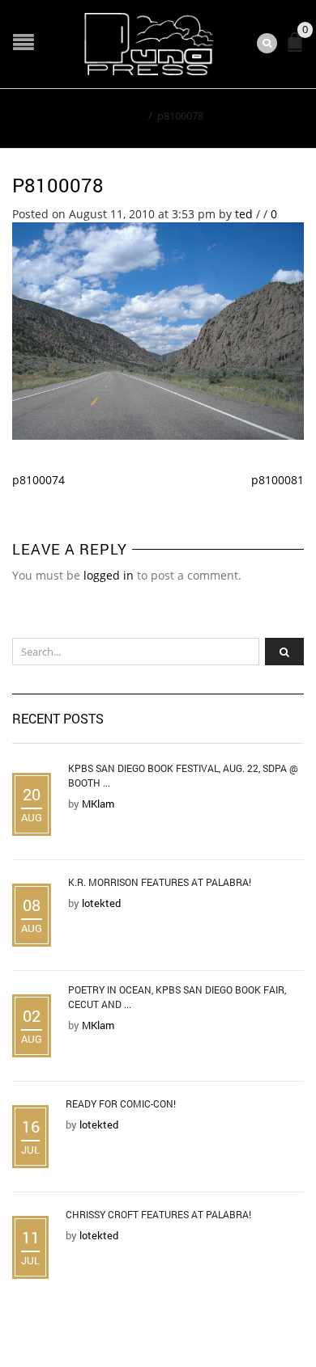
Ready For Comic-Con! (121, 1103)
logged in (108, 575)
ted (244, 214)
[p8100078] (158, 329)
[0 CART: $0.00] (298, 48)
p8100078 (58, 185)
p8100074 (38, 479)
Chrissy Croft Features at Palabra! (158, 1214)
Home (128, 115)
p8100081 (277, 479)
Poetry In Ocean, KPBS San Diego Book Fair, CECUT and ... (177, 996)
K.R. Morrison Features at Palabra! (159, 881)
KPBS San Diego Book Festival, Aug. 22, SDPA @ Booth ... (183, 775)
